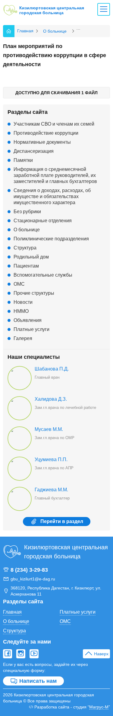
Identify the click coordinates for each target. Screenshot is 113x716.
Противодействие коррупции (46, 133)
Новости (23, 302)
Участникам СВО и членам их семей (54, 124)
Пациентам (26, 265)
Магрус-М (98, 707)
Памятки (23, 160)
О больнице (27, 229)
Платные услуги (31, 329)
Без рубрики (27, 211)
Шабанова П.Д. (52, 368)
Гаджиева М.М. (51, 489)
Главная (12, 612)
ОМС (19, 284)
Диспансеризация (34, 151)
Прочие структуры (34, 293)
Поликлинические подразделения (51, 238)
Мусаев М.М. (49, 429)
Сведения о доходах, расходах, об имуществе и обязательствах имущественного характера (52, 196)
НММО (21, 311)
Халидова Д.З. (51, 399)
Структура (25, 247)
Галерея (23, 338)
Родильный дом (31, 256)
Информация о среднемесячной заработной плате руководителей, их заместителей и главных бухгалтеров (55, 175)
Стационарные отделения (43, 220)
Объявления (28, 320)
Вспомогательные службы (43, 275)
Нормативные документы (42, 142)
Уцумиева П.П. (51, 459)
